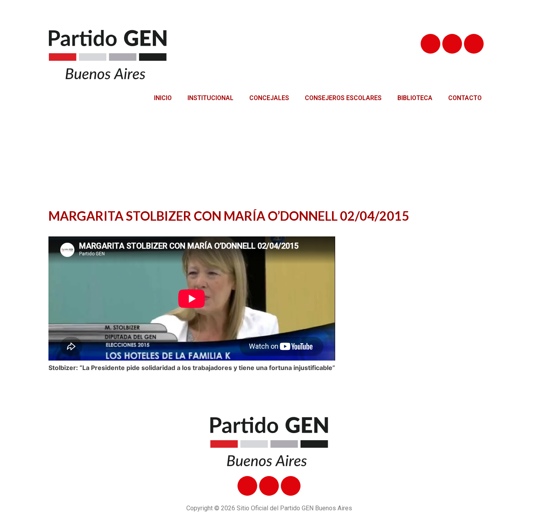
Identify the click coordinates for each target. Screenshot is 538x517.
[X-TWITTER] (452, 44)
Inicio (163, 98)
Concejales (269, 98)
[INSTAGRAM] (474, 44)
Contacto (465, 98)
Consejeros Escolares (343, 98)
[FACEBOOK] (430, 44)
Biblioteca (414, 98)
